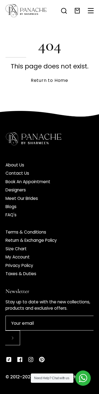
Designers (16, 190)
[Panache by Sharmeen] (26, 10)
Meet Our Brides (22, 198)
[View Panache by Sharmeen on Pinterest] (41, 359)
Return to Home (49, 80)
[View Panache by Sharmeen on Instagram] (31, 359)
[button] (64, 10)
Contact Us (17, 173)
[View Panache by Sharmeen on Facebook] (19, 359)
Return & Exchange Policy (31, 240)
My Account (18, 257)
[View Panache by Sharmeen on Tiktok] (9, 359)
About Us (15, 165)
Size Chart (16, 249)
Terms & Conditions (26, 232)
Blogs (11, 206)
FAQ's (11, 215)
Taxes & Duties (21, 274)
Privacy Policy (19, 265)
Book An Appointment (28, 182)
